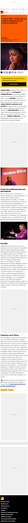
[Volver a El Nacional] (12, 12)
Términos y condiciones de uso (9, 512)
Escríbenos (4, 508)
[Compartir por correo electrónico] (12, 72)
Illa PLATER (21, 9)
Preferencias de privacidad (8, 518)
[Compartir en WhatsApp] (4, 72)
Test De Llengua (14, 9)
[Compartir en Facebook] (10, 72)
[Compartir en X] (2, 72)
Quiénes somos (5, 501)
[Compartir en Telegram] (7, 72)
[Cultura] (2, 12)
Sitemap (3, 510)
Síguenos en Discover (5, 9)
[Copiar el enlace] (15, 72)
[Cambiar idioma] (22, 12)
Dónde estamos (5, 506)
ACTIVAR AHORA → (14, 84)
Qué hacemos (4, 503)
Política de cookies (6, 516)
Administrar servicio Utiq (8, 521)
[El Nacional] (14, 498)
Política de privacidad (7, 514)
